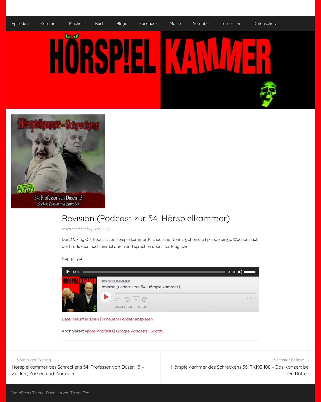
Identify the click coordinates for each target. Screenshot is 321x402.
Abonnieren (123, 307)
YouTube (201, 23)
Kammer (49, 23)
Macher (76, 23)
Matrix (175, 23)
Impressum (231, 23)
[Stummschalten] (240, 271)
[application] (160, 272)
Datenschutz (265, 23)
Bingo (122, 23)
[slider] (250, 271)
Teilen (142, 307)
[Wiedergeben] (68, 271)
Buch (100, 23)
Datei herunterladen (80, 319)
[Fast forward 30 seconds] (146, 299)
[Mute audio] (119, 299)
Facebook (148, 23)
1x (136, 299)
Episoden (20, 23)
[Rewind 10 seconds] (127, 299)
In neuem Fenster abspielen (127, 319)
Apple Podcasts (99, 331)
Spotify (156, 331)
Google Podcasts (132, 331)
